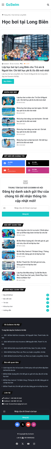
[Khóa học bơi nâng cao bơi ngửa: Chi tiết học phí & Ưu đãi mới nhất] (8, 111)
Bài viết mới (7, 299)
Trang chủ (6, 15)
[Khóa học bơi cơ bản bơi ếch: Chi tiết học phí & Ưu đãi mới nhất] (8, 143)
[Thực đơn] (3, 5)
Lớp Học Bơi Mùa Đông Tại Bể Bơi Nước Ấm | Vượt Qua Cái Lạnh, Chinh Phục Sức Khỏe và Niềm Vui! (32, 275)
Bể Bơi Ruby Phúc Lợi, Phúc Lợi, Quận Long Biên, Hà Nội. (25, 352)
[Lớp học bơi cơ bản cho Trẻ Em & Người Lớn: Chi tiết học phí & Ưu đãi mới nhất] (8, 100)
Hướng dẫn (7, 310)
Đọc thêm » (8, 81)
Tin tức (5, 303)
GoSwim (6, 64)
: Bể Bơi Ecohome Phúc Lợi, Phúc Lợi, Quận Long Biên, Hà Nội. (26, 356)
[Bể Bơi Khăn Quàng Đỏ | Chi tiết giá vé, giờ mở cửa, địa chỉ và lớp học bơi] (8, 244)
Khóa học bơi (7, 306)
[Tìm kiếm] (48, 5)
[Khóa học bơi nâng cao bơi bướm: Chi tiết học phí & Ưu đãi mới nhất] (8, 122)
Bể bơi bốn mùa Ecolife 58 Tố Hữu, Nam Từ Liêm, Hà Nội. (25, 348)
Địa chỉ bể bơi (8, 295)
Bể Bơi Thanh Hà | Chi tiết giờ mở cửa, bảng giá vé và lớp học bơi (25, 386)
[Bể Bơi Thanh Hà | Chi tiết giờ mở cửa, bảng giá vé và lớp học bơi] (8, 265)
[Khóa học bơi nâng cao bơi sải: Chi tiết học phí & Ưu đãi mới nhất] (8, 132)
